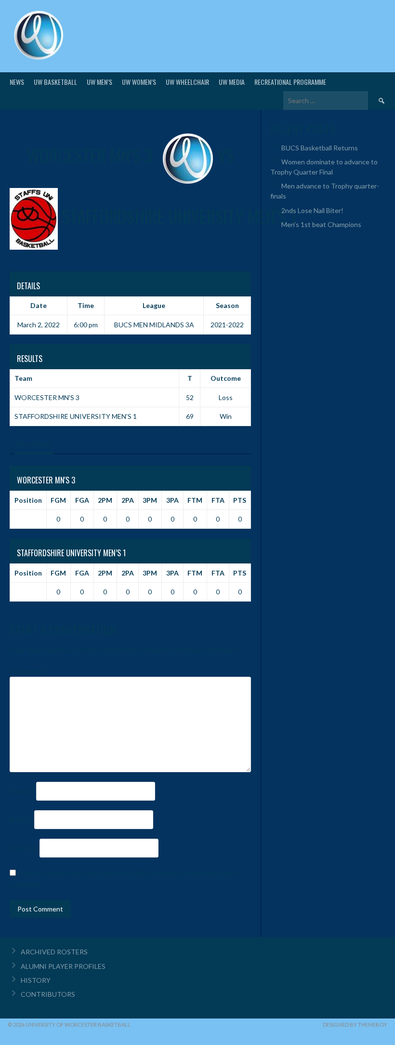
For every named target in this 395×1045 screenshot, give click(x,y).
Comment (28, 670)
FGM (58, 500)
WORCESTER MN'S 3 (46, 397)
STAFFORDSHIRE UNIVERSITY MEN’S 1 (75, 416)
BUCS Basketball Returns (319, 148)
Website (24, 847)
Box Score (34, 443)
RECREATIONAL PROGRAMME (290, 82)
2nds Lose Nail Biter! (312, 210)
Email (21, 819)
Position (28, 500)
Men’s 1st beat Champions (321, 224)
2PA (127, 500)
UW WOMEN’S (139, 82)
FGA (82, 500)
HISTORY (36, 980)
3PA (172, 500)
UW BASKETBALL (55, 82)
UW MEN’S (99, 82)
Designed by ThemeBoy (355, 1024)
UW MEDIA (232, 82)
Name (22, 790)
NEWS (17, 82)
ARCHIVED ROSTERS (54, 952)
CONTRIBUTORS (48, 994)
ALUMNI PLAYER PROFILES (63, 966)
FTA (217, 500)
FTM (194, 500)
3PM (150, 500)
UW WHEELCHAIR (187, 82)
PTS (239, 500)
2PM (105, 500)
